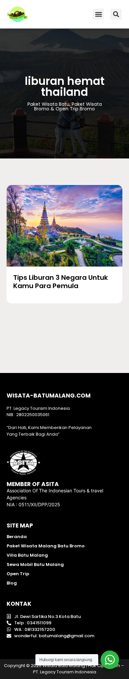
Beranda (17, 536)
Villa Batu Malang (27, 555)
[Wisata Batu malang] (17, 14)
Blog (12, 583)
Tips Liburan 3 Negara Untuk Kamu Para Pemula (60, 281)
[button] (98, 14)
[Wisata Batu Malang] (64, 226)
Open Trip (18, 574)
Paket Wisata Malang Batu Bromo (46, 546)
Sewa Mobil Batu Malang (35, 564)
